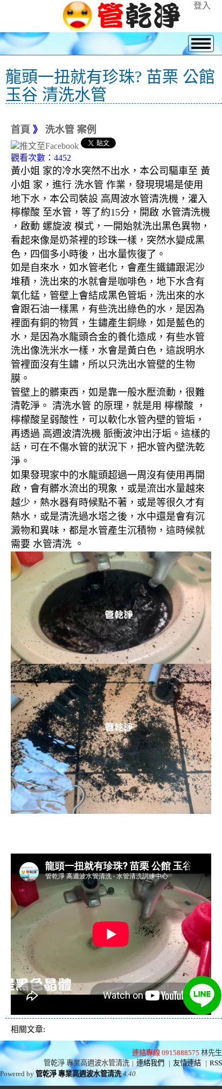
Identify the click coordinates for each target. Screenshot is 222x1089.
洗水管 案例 (70, 129)
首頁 (20, 129)
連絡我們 (150, 1063)
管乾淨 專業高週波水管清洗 (78, 1074)
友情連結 (187, 1063)
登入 (202, 5)
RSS (216, 1063)
